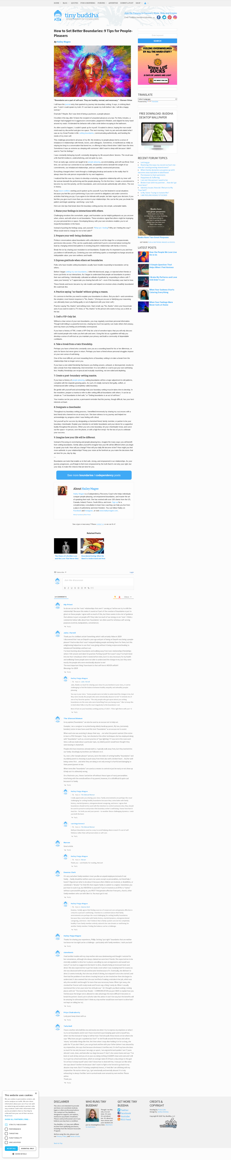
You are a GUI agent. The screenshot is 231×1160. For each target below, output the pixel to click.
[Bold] (65, 588)
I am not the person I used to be (154, 180)
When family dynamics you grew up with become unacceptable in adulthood (156, 171)
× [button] (36, 1093)
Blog (65, 3)
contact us (100, 524)
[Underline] (71, 588)
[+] (92, 588)
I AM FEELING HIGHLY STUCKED (154, 195)
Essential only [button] (27, 1148)
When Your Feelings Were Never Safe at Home (161, 303)
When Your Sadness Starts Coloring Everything (161, 291)
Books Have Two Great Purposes (153, 237)
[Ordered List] (78, 588)
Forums (101, 3)
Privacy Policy (62, 1136)
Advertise (113, 3)
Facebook (77, 511)
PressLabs (162, 1110)
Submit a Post (126, 3)
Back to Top (58, 1143)
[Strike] (75, 588)
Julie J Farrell (85, 682)
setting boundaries (86, 133)
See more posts (94, 475)
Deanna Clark (85, 907)
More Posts (87, 514)
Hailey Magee (64, 41)
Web (74, 514)
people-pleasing (94, 162)
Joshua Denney (163, 1112)
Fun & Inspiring (87, 3)
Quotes (74, 3)
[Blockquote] (85, 588)
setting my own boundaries (76, 272)
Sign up (115, 502)
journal (67, 104)
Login (131, 572)
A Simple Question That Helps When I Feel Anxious (161, 266)
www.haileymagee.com (108, 511)
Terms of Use (75, 1136)
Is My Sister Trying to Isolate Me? (155, 192)
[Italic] (68, 588)
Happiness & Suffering (150, 177)
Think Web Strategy (163, 1122)
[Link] (88, 588)
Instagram (89, 511)
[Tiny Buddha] (76, 20)
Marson (67, 842)
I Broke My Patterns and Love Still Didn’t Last (163, 278)
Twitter (124, 1110)
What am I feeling (101, 228)
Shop (138, 3)
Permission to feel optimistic (153, 175)
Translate (155, 101)
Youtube (125, 1116)
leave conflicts (64, 191)
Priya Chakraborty (72, 1012)
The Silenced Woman (88, 795)
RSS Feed (126, 1119)
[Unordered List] (81, 588)
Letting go (145, 162)
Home (56, 3)
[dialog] (20, 1124)
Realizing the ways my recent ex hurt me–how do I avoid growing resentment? (157, 166)
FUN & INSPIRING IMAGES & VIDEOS (161, 242)
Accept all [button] (11, 1148)
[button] (20, 1119)
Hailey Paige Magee (79, 678)
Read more (9, 1116)
